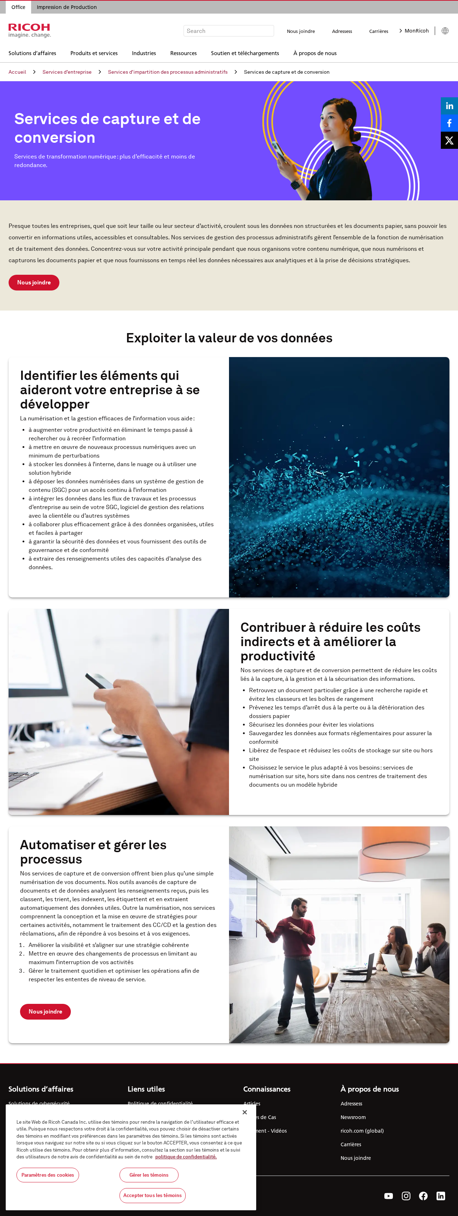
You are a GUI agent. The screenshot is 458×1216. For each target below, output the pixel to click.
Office (18, 7)
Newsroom (353, 1117)
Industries (144, 53)
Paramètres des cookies (47, 1175)
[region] (131, 1157)
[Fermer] (245, 1112)
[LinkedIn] (441, 1196)
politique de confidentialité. (186, 1156)
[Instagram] (406, 1196)
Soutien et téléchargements (245, 53)
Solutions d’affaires (32, 53)
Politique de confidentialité (160, 1103)
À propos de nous (315, 53)
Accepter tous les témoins (152, 1195)
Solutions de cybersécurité (39, 1103)
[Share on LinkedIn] (449, 105)
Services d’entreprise (67, 72)
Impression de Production (67, 7)
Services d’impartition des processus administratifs (168, 72)
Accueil (17, 72)
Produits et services (94, 53)
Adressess (342, 31)
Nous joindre (301, 31)
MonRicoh (417, 31)
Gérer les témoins (149, 1175)
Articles (251, 1103)
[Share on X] (449, 140)
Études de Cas (259, 1117)
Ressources (183, 53)
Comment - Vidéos (265, 1131)
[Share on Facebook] (449, 123)
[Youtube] (388, 1196)
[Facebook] (423, 1196)
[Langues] (442, 30)
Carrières (378, 31)
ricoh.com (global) (362, 1131)
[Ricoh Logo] (30, 31)
